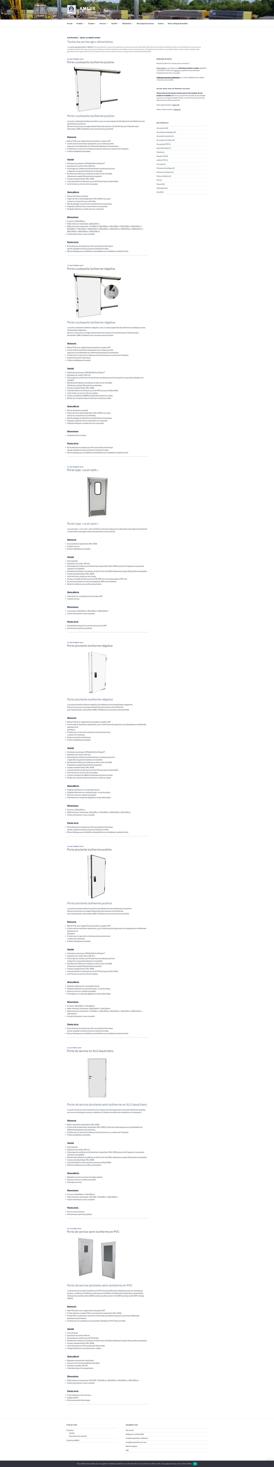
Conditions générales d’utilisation (137, 1438)
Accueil (69, 23)
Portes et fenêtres (163, 176)
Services (103, 23)
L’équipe (72, 1433)
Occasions (160, 164)
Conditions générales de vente (136, 1442)
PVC (158, 180)
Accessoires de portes (164, 136)
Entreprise (70, 1430)
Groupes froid (161, 156)
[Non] (271, 1464)
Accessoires (161, 128)
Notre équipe (161, 68)
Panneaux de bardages (164, 168)
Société (114, 23)
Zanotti (159, 192)
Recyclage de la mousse (145, 23)
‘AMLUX (90, 47)
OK (195, 1464)
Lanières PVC (161, 160)
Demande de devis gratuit (78, 1436)
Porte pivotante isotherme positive (89, 849)
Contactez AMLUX (73, 1440)
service (176, 70)
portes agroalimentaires (78, 47)
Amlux (88, 8)
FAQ (127, 1450)
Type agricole (161, 188)
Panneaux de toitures (164, 172)
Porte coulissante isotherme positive (90, 62)
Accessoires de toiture (164, 140)
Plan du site (130, 1430)
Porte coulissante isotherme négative (91, 268)
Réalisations (126, 23)
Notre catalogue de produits (178, 23)
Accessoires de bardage (165, 132)
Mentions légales (131, 1446)
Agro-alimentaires (163, 148)
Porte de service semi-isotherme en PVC (93, 1231)
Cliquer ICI (175, 105)
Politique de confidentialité (135, 1434)
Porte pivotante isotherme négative (90, 645)
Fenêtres (160, 152)
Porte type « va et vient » (82, 470)
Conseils (91, 23)
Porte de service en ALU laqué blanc (90, 1051)
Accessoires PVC (162, 144)
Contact (161, 23)
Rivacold (160, 184)
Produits (79, 23)
